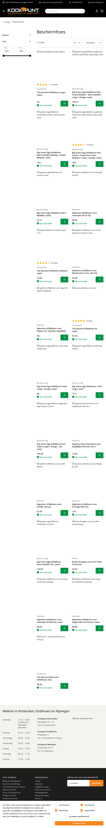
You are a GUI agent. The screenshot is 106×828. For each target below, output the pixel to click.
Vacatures (38, 798)
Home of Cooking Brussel (12, 793)
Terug (7, 22)
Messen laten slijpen (42, 795)
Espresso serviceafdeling (11, 784)
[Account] (96, 11)
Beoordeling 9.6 (97, 2)
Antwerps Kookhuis (9, 790)
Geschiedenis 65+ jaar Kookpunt (14, 787)
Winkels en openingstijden (12, 781)
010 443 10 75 (77, 2)
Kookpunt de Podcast (10, 798)
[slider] (4, 56)
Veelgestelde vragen (42, 787)
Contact (37, 781)
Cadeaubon (39, 784)
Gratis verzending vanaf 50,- (52, 2)
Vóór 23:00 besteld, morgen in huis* (19, 2)
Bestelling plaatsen (41, 793)
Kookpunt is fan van (9, 795)
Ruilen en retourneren (43, 790)
